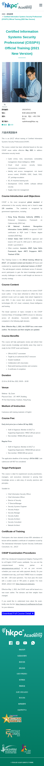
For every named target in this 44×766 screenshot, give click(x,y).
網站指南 (22, 668)
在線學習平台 (22, 710)
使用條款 (22, 680)
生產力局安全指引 (22, 692)
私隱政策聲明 (22, 656)
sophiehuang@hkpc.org (30, 121)
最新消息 (22, 662)
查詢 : (4, 116)
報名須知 (22, 698)
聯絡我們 (22, 650)
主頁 (3, 14)
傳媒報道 (22, 686)
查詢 (5, 125)
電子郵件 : (5, 121)
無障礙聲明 (22, 704)
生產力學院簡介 (22, 674)
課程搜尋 (10, 14)
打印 (11, 125)
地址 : (4, 113)
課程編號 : (5, 109)
